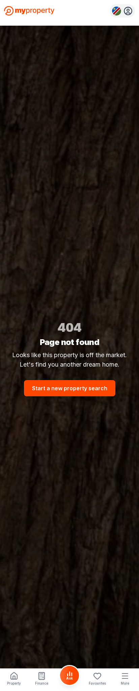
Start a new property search (69, 388)
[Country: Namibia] (122, 11)
